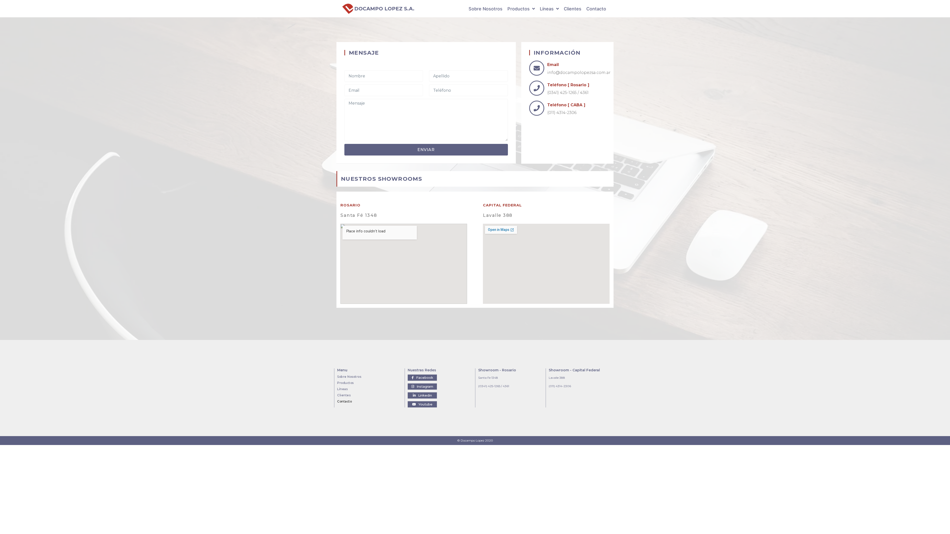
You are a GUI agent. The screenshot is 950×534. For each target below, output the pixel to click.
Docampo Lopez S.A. (384, 9)
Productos (345, 383)
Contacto (344, 401)
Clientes (344, 395)
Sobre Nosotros (349, 376)
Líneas (342, 389)
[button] (422, 378)
